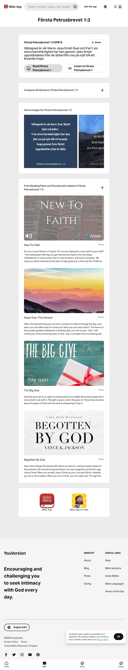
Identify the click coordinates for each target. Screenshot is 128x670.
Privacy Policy (11, 641)
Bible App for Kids (79, 509)
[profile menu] (117, 6)
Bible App (47, 509)
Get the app (90, 6)
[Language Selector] (105, 6)
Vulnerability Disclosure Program (21, 645)
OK (118, 636)
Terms (24, 641)
